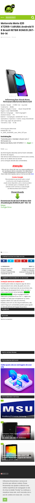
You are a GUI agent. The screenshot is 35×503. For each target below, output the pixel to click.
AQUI (32, 174)
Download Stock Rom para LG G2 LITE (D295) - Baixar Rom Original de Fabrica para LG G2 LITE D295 (16, 457)
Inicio (2, 17)
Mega (3, 205)
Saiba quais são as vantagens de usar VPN (16, 366)
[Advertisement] (17, 53)
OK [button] (5, 499)
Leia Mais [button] (26, 495)
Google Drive (6, 207)
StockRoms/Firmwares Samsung (14, 416)
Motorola (5, 252)
